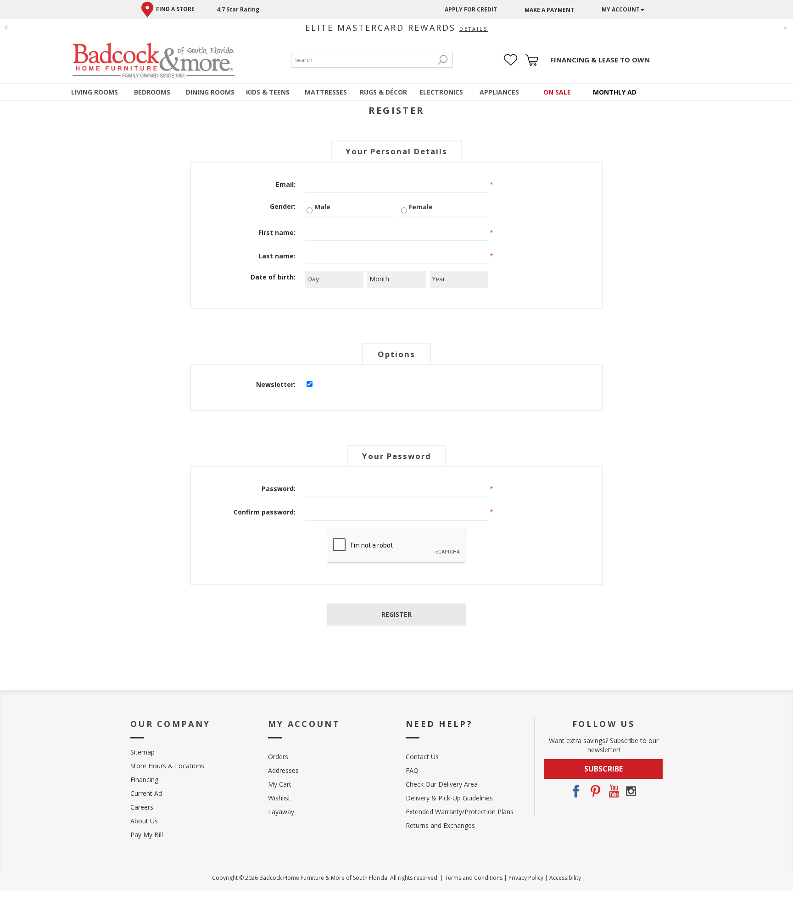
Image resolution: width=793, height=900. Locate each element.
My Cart (279, 784)
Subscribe (603, 769)
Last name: (277, 256)
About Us (144, 820)
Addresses (283, 770)
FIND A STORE (175, 9)
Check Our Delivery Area (442, 784)
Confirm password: (265, 512)
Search (443, 59)
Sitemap (142, 752)
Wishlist (279, 798)
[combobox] (362, 59)
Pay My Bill (146, 834)
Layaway (281, 811)
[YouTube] (612, 791)
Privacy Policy (525, 878)
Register (396, 614)
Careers (141, 807)
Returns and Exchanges (440, 825)
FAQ (412, 770)
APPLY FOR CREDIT (471, 9)
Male (322, 206)
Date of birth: (273, 277)
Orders (278, 756)
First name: (277, 232)
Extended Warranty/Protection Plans (460, 811)
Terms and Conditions (474, 878)
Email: (286, 184)
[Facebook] (576, 791)
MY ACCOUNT (621, 9)
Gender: (283, 206)
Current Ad (146, 793)
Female (421, 206)
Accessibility (565, 878)
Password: (279, 488)
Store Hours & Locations (167, 765)
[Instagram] (631, 791)
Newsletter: (276, 384)
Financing (144, 779)
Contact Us (422, 756)
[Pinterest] (594, 791)
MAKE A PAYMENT (549, 10)
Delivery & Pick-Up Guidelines (449, 798)
